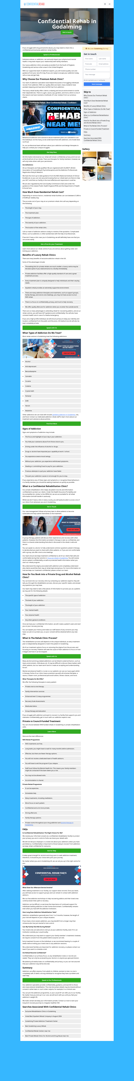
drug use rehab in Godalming (57, 558)
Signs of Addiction (90, 112)
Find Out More (51, 424)
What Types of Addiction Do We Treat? (97, 109)
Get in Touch (51, 507)
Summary (87, 135)
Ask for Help (51, 851)
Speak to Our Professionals (52, 980)
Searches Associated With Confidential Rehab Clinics (93, 139)
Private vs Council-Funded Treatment (96, 129)
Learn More (52, 732)
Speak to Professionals (51, 55)
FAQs (85, 132)
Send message (97, 84)
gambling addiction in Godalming (63, 415)
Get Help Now (52, 152)
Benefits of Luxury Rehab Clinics (95, 106)
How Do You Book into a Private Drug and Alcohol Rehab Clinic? (97, 122)
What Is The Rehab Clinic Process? (95, 126)
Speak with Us (52, 328)
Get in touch (67, 32)
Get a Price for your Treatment (52, 244)
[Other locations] (105, 4)
